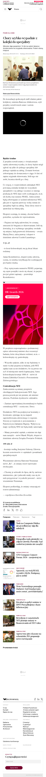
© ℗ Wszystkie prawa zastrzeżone (15, 504)
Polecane (16, 517)
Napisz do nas (7, 712)
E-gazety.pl (26, 724)
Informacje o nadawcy (30, 714)
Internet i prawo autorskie (24, 536)
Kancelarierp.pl (28, 731)
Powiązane (6, 517)
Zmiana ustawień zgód (31, 710)
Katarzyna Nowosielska (11, 93)
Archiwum (6, 729)
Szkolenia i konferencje (11, 741)
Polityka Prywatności (30, 708)
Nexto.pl (25, 727)
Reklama (6, 722)
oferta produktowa (9, 748)
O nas (5, 708)
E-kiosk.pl (26, 722)
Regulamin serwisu (29, 712)
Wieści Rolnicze (28, 733)
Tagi (33, 517)
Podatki (18, 521)
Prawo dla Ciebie (9, 33)
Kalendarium (27, 745)
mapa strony (7, 745)
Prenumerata (7, 727)
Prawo (16, 9)
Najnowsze (25, 517)
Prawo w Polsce (20, 599)
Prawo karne (19, 584)
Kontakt (5, 710)
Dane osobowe (20, 568)
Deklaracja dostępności (31, 716)
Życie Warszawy (28, 735)
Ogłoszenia (7, 724)
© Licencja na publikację (11, 502)
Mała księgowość (29, 729)
